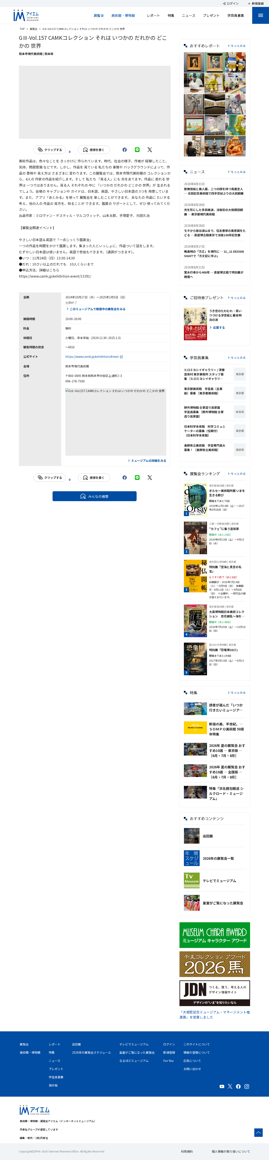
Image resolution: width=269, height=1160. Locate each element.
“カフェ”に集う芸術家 (224, 529)
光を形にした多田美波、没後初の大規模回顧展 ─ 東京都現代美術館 (213, 212)
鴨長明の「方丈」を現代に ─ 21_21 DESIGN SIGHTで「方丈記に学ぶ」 (214, 253)
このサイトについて (196, 1044)
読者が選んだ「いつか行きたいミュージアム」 (227, 707)
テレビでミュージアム (219, 880)
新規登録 (169, 1052)
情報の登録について (196, 1052)
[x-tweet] (150, 150)
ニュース (188, 15)
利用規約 (187, 1151)
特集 (171, 15)
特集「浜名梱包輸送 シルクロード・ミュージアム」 (226, 793)
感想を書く (97, 150)
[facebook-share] (124, 150)
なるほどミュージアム (134, 1061)
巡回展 (208, 835)
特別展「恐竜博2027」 (224, 650)
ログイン (169, 1044)
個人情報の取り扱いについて (231, 1151)
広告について (192, 1061)
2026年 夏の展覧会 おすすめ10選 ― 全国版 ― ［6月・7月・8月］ (227, 772)
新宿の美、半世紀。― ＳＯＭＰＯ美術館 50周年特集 (226, 729)
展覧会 (99, 15)
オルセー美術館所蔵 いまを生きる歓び (227, 493)
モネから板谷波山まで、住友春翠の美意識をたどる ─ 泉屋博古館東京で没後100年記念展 (215, 232)
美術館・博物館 (123, 15)
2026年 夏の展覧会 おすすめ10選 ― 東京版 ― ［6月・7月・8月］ (227, 750)
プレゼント (211, 15)
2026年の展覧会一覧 (218, 858)
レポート (153, 15)
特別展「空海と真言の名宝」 (225, 569)
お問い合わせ (192, 1069)
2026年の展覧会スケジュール (91, 1052)
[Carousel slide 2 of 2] (99, 133)
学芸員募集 (235, 15)
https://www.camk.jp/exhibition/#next (92, 356)
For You (168, 1061)
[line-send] (137, 150)
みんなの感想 (98, 496)
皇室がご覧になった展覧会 (223, 902)
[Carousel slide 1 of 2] (89, 133)
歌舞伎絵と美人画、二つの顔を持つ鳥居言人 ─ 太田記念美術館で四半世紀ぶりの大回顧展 (214, 191)
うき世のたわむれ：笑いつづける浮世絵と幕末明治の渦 (225, 315)
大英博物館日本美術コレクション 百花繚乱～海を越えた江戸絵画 (226, 614)
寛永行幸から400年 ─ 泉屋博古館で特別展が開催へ (213, 274)
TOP (22, 29)
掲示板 (53, 1085)
